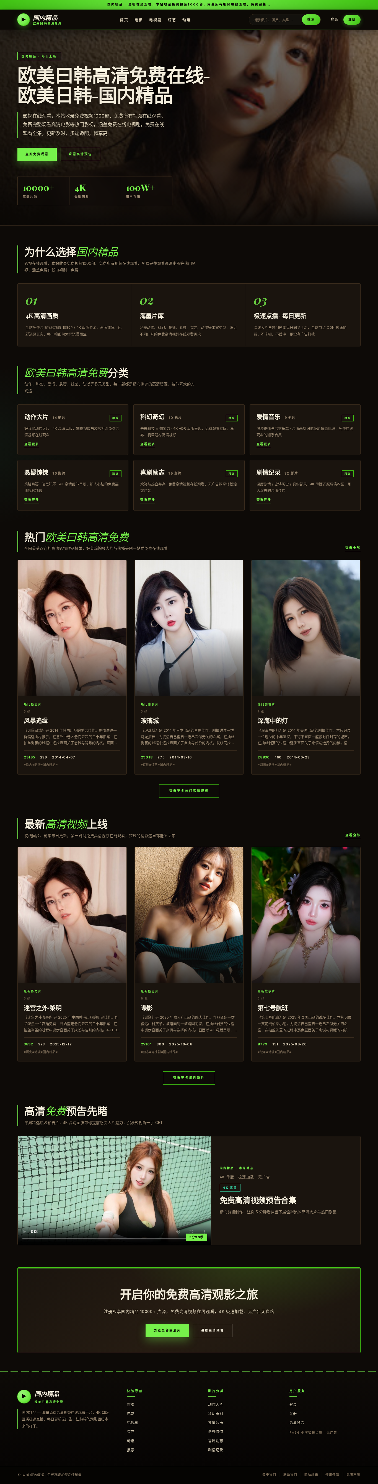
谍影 (147, 1007)
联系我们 (290, 1475)
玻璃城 (150, 720)
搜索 (311, 19)
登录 (334, 19)
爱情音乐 (215, 1422)
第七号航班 (273, 1007)
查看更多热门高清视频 (189, 791)
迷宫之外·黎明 (42, 1007)
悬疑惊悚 (215, 1431)
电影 (138, 19)
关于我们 (269, 1475)
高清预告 (296, 1422)
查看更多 (31, 444)
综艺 (172, 19)
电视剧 (155, 19)
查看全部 (353, 548)
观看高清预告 (80, 154)
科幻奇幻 (215, 1413)
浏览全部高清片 (167, 1330)
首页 (124, 19)
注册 (352, 19)
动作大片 (215, 1404)
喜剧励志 (215, 1440)
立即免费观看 (37, 154)
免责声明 (353, 1475)
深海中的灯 (273, 720)
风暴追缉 (36, 720)
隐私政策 (311, 1475)
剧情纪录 (215, 1449)
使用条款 (332, 1475)
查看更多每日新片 (189, 1078)
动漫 (186, 19)
